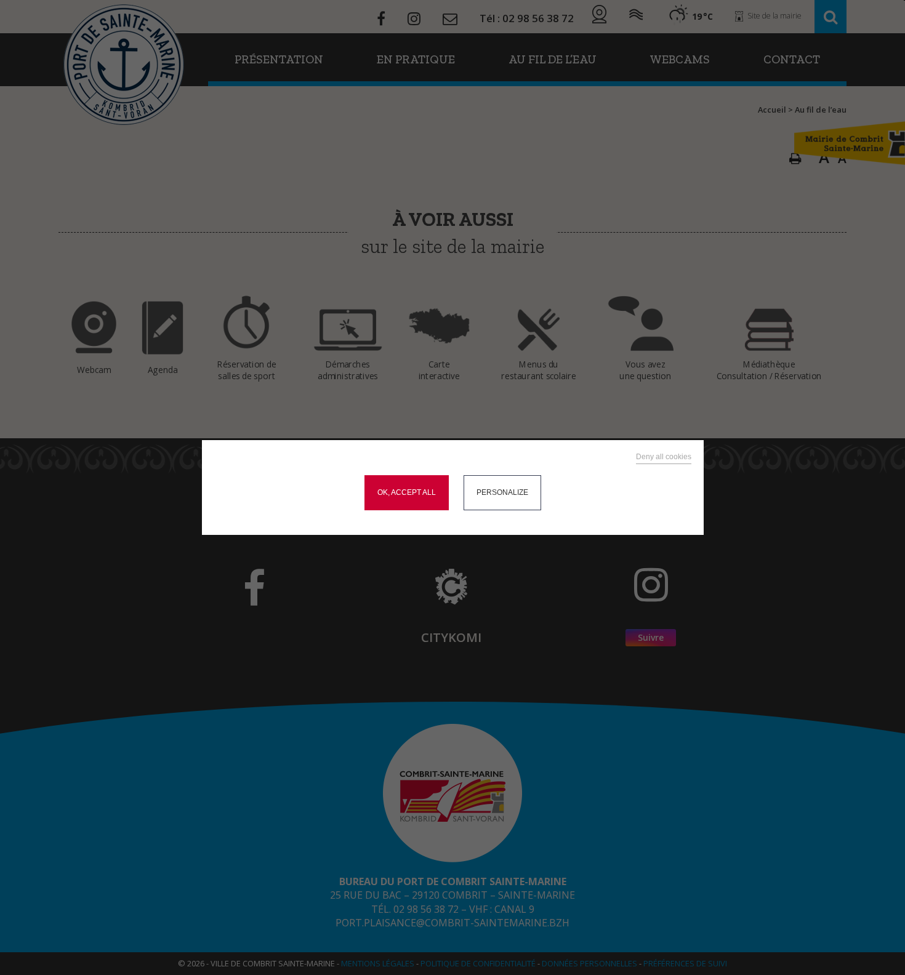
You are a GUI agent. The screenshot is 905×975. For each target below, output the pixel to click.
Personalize (502, 492)
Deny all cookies (663, 456)
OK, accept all (406, 492)
